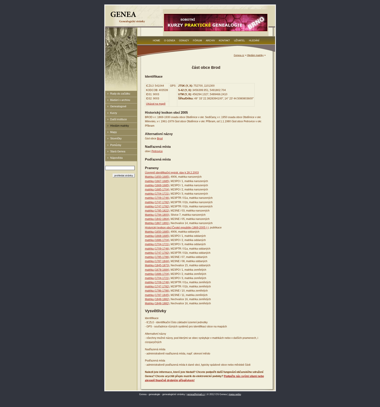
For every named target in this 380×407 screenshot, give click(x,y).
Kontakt (224, 40)
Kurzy (113, 113)
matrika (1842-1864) (157, 219)
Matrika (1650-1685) (157, 176)
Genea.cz (239, 55)
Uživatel (239, 40)
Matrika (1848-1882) (157, 299)
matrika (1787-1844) (157, 261)
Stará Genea (117, 151)
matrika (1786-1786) (157, 290)
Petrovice (157, 151)
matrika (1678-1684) (157, 269)
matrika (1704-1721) (157, 193)
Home (156, 40)
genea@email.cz (196, 394)
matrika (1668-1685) (157, 235)
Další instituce (118, 119)
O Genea (169, 40)
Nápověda (116, 157)
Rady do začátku (120, 93)
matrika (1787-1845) (157, 295)
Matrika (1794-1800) (157, 214)
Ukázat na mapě (156, 103)
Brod (160, 138)
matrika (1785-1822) (157, 210)
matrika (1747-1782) (157, 202)
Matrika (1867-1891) (157, 223)
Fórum (197, 40)
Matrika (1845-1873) (157, 265)
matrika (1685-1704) (157, 189)
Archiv (210, 40)
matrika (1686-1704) (157, 240)
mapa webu (235, 394)
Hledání (254, 40)
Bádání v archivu (120, 100)
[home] (129, 22)
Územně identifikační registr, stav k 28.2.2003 (172, 172)
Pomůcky (115, 145)
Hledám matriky (119, 125)
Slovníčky (116, 138)
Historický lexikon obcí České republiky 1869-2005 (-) (177, 227)
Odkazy (184, 40)
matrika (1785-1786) (157, 257)
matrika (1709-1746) (157, 197)
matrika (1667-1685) (157, 181)
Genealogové (118, 106)
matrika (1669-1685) (157, 185)
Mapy (113, 132)
